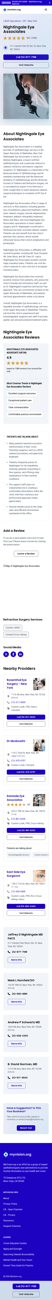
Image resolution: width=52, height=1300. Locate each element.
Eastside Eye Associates (15, 798)
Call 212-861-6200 (26, 830)
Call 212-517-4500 (26, 717)
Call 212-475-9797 (26, 772)
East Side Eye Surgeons (16, 874)
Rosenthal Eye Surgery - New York (17, 684)
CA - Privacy (9, 1215)
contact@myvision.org (33, 1119)
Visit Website (26, 1294)
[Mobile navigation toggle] (46, 10)
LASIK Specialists (12, 21)
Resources (8, 1220)
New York (32, 21)
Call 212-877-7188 (26, 1286)
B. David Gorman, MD (22, 1064)
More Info (18, 959)
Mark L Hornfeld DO (21, 980)
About (6, 1198)
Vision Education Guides (15, 1243)
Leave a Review (26, 553)
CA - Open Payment (12, 1209)
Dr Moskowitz (16, 741)
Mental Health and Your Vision (17, 1260)
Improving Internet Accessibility (18, 1254)
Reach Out (26, 1128)
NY (24, 21)
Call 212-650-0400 (26, 906)
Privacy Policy (10, 1204)
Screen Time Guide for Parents (18, 1265)
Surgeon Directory (12, 1226)
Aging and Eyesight (12, 1249)
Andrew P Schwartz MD (24, 1022)
